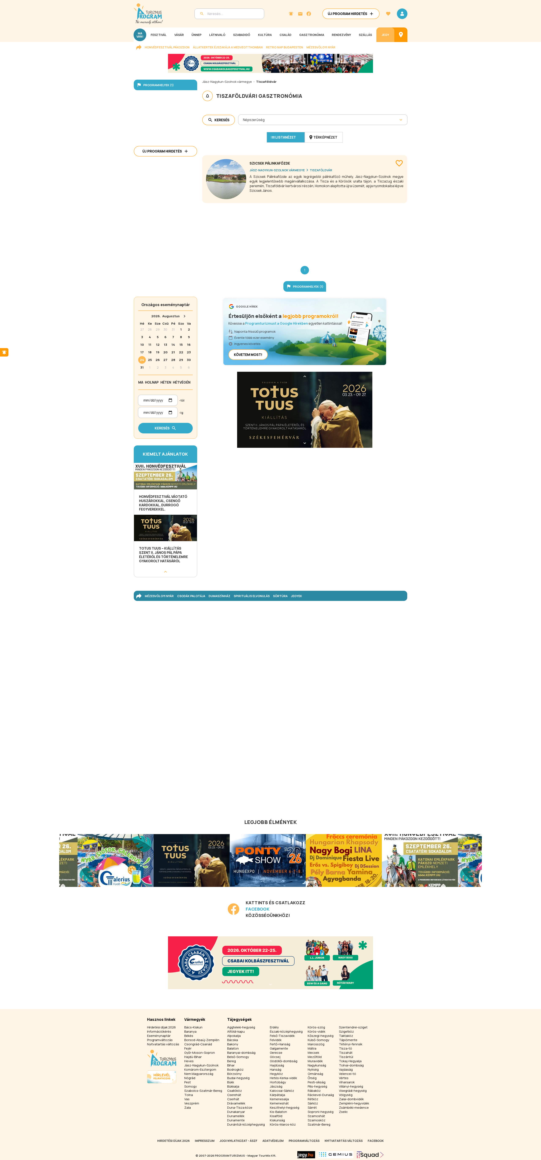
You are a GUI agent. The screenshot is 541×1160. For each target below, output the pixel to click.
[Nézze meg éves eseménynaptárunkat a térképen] (400, 34)
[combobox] (243, 119)
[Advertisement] (304, 231)
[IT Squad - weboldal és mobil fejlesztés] (370, 1154)
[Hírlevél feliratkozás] (291, 13)
